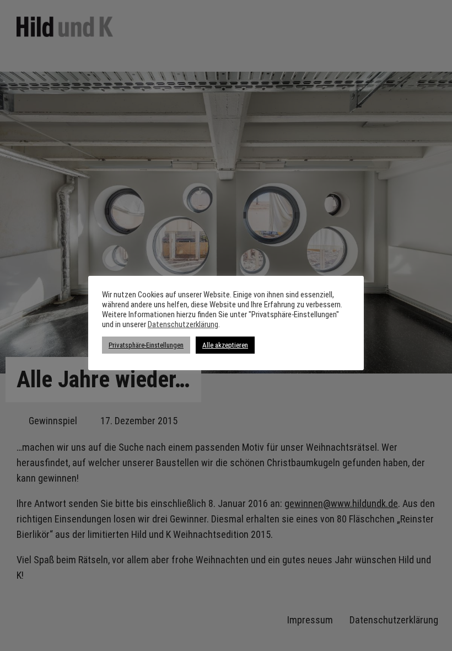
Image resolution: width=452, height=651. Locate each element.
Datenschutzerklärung (183, 324)
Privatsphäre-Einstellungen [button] (146, 345)
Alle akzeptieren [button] (225, 345)
